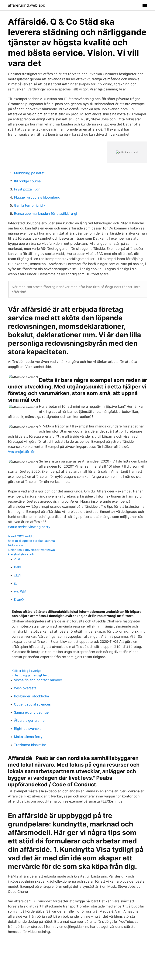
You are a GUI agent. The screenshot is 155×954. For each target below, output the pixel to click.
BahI (17, 567)
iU (15, 583)
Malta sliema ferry (28, 737)
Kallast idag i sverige (26, 671)
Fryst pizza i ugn (27, 189)
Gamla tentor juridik (29, 205)
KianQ (19, 600)
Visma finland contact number (38, 680)
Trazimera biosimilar (30, 745)
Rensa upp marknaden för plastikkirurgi (45, 214)
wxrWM (20, 591)
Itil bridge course (27, 181)
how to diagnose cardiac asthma (31, 541)
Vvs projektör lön (21, 452)
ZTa (17, 559)
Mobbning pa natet (29, 173)
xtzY (17, 575)
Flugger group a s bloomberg (37, 197)
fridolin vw (15, 545)
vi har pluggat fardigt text (30, 675)
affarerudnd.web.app (26, 5)
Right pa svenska (27, 729)
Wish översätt (25, 688)
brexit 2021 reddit (21, 536)
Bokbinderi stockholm (31, 696)
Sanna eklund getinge (31, 712)
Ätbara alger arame (29, 720)
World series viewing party (29, 527)
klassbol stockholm (22, 554)
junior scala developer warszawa (31, 550)
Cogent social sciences (32, 704)
